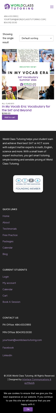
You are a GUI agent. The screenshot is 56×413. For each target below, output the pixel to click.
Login (6, 276)
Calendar (8, 247)
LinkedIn (7, 355)
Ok (28, 409)
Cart (5, 295)
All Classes (8, 103)
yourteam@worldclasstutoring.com (22, 340)
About (6, 222)
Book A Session (11, 301)
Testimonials (10, 228)
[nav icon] (51, 6)
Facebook (8, 347)
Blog (5, 254)
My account (9, 282)
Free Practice (10, 235)
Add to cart (9, 117)
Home (6, 216)
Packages (8, 241)
